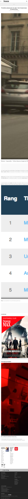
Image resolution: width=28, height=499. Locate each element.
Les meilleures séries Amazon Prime (5, 489)
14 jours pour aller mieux (4, 478)
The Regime (16, 474)
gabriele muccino (18, 300)
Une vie (2, 474)
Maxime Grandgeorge (16, 10)
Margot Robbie (16, 483)
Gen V (15, 475)
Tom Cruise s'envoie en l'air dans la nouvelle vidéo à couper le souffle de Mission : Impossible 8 (13, 440)
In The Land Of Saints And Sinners (5, 476)
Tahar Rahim (16, 484)
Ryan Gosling (16, 481)
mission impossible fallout (6, 300)
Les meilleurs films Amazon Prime (5, 491)
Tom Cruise (10, 300)
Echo (15, 476)
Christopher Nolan (17, 480)
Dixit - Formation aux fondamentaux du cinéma (5, 496)
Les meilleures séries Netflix (4, 488)
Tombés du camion (3, 475)
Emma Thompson (14, 300)
